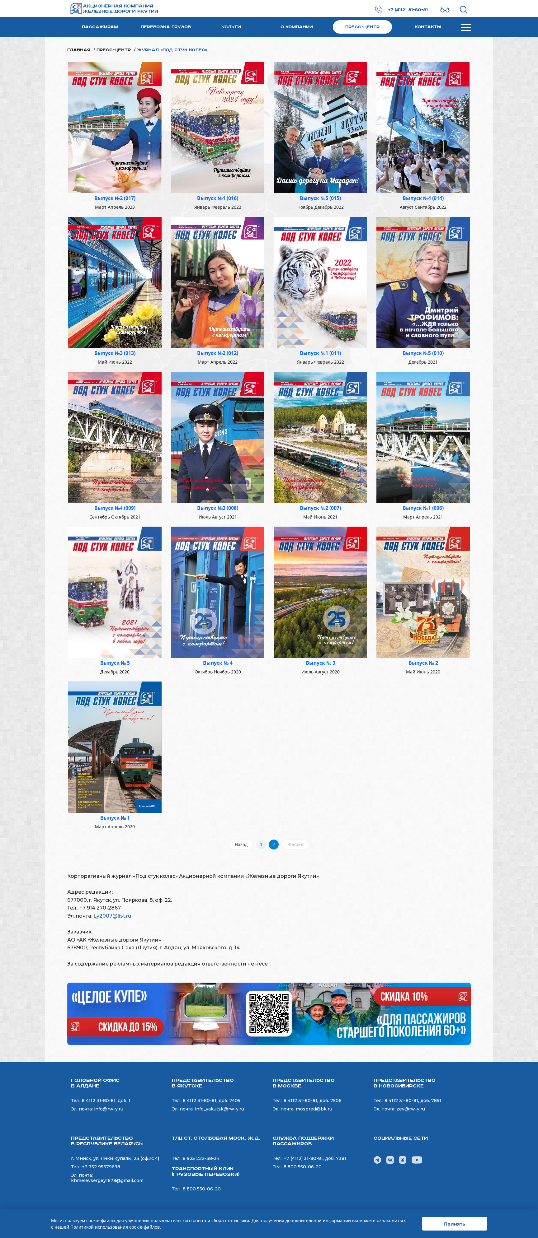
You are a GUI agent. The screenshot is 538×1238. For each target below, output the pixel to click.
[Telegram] (377, 1159)
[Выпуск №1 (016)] (217, 126)
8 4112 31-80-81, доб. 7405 (211, 1100)
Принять (454, 1224)
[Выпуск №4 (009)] (115, 436)
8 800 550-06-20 (202, 1189)
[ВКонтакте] (390, 1159)
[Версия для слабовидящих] (445, 9)
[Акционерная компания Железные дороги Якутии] (106, 8)
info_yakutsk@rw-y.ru (219, 1109)
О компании (297, 27)
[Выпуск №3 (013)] (115, 281)
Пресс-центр (362, 27)
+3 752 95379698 (101, 1167)
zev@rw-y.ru (411, 1109)
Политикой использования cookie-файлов (115, 1227)
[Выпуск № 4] (217, 591)
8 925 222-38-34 (201, 1158)
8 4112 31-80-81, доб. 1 (106, 1100)
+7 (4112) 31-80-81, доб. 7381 (315, 1158)
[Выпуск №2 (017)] (115, 126)
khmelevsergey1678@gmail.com (107, 1180)
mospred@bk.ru (314, 1109)
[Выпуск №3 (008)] (217, 436)
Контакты (428, 27)
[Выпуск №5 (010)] (423, 281)
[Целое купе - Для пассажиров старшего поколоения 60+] (269, 1013)
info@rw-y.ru (108, 1109)
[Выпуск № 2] (423, 591)
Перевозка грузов (166, 27)
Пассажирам (100, 27)
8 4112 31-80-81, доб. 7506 (313, 1100)
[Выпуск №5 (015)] (320, 126)
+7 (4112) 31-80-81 (408, 9)
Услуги (231, 27)
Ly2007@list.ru (112, 916)
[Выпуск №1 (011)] (320, 281)
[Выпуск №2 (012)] (217, 281)
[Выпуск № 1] (115, 746)
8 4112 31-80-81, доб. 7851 (413, 1100)
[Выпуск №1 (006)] (423, 436)
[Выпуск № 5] (115, 591)
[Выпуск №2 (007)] (320, 436)
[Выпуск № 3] (320, 591)
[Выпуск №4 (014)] (423, 126)
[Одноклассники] (402, 1159)
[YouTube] (417, 1159)
